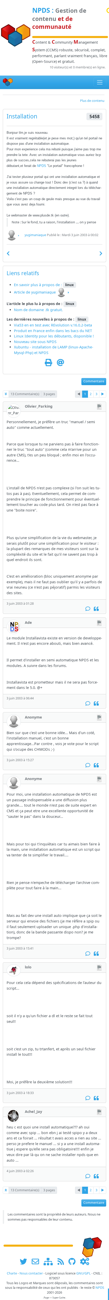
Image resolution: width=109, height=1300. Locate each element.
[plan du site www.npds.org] (50, 1261)
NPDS (41, 10)
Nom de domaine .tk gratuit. (38, 309)
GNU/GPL (83, 1273)
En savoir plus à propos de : (38, 284)
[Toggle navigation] (100, 82)
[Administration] (84, 1261)
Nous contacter (31, 1273)
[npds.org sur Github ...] (73, 1261)
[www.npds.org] (90, 1245)
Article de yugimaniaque (35, 292)
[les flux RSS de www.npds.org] (62, 1261)
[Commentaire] (87, 608)
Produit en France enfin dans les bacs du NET (53, 330)
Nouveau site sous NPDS (35, 341)
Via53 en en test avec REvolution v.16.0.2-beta (53, 325)
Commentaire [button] (93, 381)
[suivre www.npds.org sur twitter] (25, 1261)
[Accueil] (8, 82)
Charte (12, 1273)
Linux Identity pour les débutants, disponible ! (54, 336)
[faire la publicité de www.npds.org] (37, 1261)
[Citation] (96, 608)
